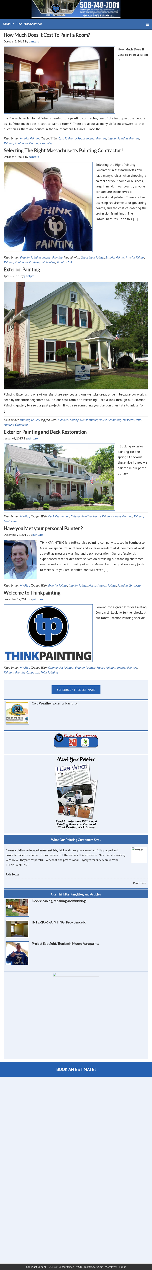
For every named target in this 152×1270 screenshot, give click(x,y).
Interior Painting (30, 138)
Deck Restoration (58, 516)
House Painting (122, 516)
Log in (122, 1267)
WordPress (111, 1267)
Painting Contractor (16, 143)
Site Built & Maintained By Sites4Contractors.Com (76, 1267)
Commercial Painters (61, 667)
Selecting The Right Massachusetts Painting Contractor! (63, 150)
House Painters (102, 516)
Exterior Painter (114, 257)
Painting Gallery (30, 420)
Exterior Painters (85, 667)
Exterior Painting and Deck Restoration (45, 432)
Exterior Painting (30, 257)
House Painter (88, 420)
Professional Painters (42, 262)
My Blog (25, 516)
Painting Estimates (40, 143)
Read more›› (140, 883)
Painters (134, 138)
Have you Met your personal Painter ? (43, 528)
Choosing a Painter (92, 257)
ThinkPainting (49, 672)
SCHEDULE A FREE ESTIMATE (76, 689)
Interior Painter (135, 257)
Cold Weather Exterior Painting (54, 703)
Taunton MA (64, 262)
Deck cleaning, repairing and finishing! (59, 901)
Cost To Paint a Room (71, 138)
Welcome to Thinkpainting (32, 593)
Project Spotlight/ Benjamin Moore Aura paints (65, 943)
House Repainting (110, 420)
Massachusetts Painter (102, 585)
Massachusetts (132, 420)
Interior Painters (96, 138)
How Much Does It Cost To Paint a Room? (47, 35)
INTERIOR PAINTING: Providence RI (59, 922)
